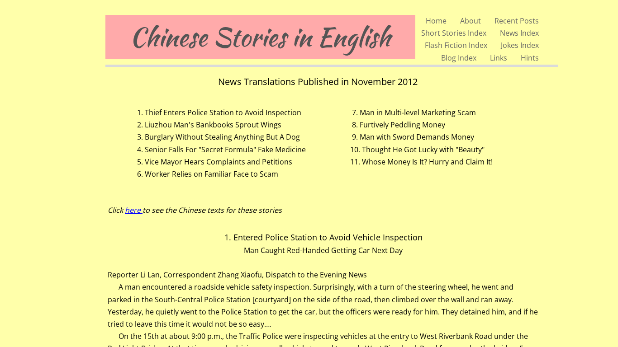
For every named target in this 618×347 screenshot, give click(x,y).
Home (436, 21)
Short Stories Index (453, 33)
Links (498, 58)
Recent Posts (516, 21)
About (470, 21)
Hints (530, 58)
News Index (519, 33)
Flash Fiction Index (456, 45)
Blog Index (458, 58)
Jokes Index (520, 45)
